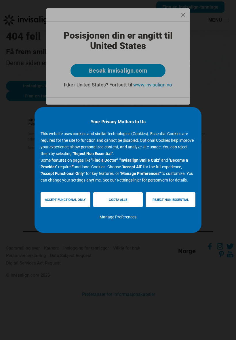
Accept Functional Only (65, 200)
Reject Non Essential (171, 200)
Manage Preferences (118, 217)
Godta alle (118, 200)
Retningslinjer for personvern (142, 180)
